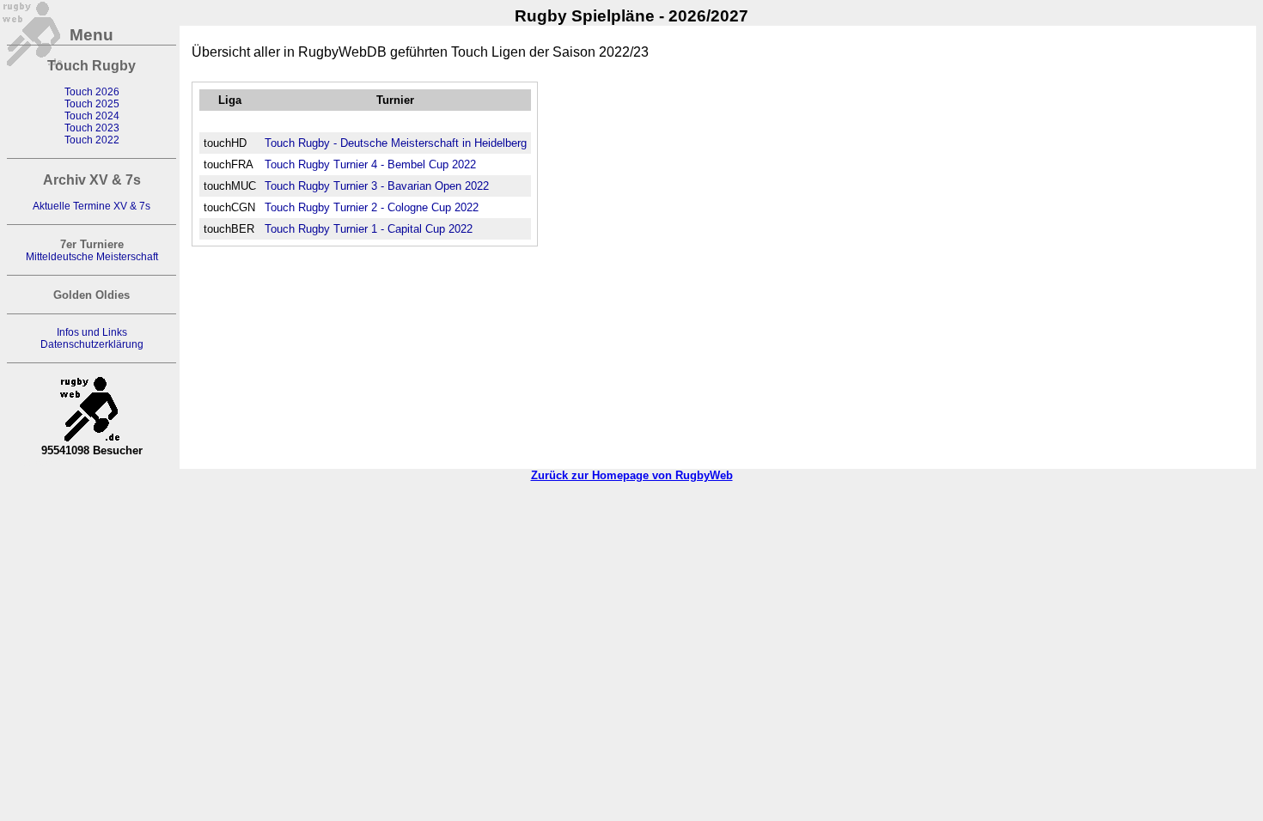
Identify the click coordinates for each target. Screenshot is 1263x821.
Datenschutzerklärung (91, 344)
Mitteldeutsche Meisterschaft (92, 257)
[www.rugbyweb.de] (92, 403)
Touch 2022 (91, 140)
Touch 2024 (91, 116)
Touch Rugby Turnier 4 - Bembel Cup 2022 (370, 164)
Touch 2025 (91, 104)
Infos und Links (92, 332)
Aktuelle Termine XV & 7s (91, 206)
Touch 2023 (91, 128)
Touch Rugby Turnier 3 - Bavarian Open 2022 (377, 185)
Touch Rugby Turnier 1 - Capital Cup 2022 (369, 228)
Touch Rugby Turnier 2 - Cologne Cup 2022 (372, 207)
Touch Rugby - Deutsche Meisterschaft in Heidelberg (396, 143)
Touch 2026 (91, 92)
